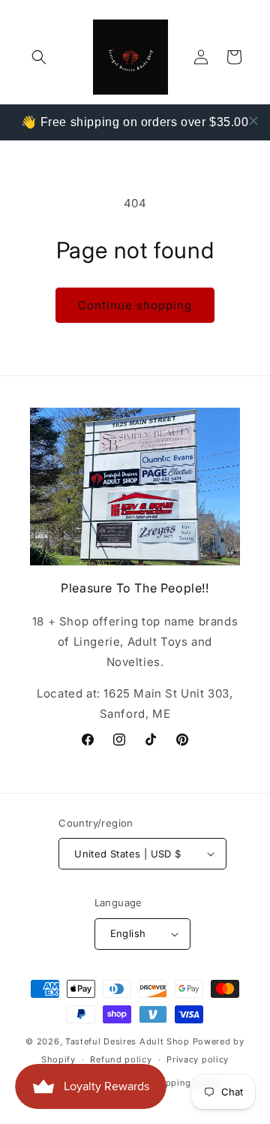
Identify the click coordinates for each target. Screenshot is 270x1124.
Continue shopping (135, 305)
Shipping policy (187, 1082)
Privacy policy (197, 1059)
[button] (39, 57)
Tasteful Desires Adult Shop (129, 1041)
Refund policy (121, 1059)
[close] (253, 120)
